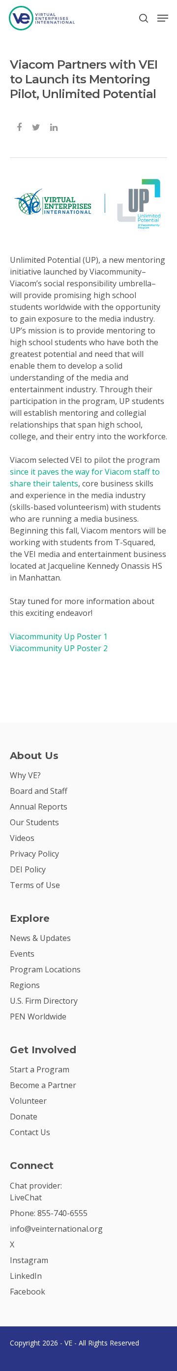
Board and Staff (38, 791)
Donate (23, 1116)
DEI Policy (28, 869)
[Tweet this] (37, 126)
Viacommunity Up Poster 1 (59, 636)
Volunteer (28, 1100)
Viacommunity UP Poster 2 (59, 648)
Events (22, 953)
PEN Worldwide (38, 1016)
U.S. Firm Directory (44, 1000)
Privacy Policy (34, 853)
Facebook (27, 1291)
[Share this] (20, 126)
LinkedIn (26, 1275)
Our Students (34, 822)
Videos (22, 838)
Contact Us (30, 1132)
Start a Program (39, 1069)
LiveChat (26, 1197)
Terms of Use (35, 885)
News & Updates (40, 938)
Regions (25, 985)
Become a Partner (43, 1085)
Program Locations (45, 969)
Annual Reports (38, 806)
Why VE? (25, 775)
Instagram (29, 1260)
